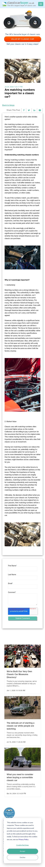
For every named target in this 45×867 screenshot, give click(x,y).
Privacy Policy (23, 839)
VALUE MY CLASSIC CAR (22, 39)
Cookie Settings (22, 845)
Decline (22, 857)
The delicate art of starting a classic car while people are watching (20, 725)
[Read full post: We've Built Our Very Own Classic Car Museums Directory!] (22, 656)
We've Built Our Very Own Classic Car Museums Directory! (19, 674)
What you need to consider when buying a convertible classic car (20, 777)
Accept (22, 851)
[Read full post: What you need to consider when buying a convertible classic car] (22, 759)
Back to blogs (8, 105)
